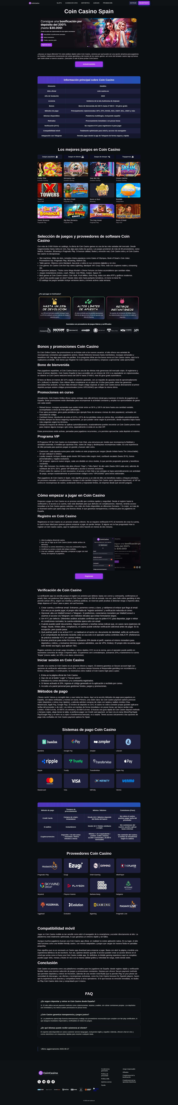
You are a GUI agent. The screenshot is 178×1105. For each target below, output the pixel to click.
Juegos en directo (74, 157)
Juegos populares (48, 157)
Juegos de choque (100, 157)
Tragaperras (126, 157)
